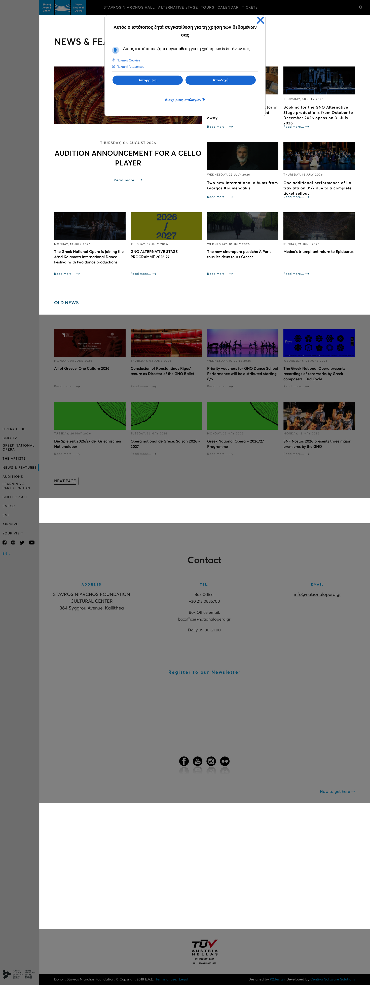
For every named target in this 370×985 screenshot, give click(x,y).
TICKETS (250, 7)
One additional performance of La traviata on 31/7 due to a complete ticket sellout (317, 188)
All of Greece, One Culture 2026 (81, 368)
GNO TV (10, 438)
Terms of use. (166, 979)
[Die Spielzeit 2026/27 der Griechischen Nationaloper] (90, 416)
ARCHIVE (10, 524)
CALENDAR (228, 7)
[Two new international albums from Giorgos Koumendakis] (243, 156)
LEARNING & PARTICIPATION (16, 486)
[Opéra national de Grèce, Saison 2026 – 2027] (166, 416)
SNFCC (9, 506)
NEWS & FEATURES (20, 467)
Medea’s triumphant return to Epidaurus (318, 252)
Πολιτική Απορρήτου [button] (130, 67)
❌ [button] (260, 20)
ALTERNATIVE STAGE (178, 7)
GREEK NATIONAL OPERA (18, 447)
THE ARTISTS (14, 458)
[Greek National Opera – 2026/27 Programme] (243, 416)
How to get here (335, 792)
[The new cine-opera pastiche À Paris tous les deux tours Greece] (243, 226)
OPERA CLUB (14, 429)
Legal (183, 979)
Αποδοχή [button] (221, 80)
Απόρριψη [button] (147, 80)
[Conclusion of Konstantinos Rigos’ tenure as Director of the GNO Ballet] (166, 343)
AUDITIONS (13, 477)
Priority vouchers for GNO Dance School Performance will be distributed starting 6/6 (242, 374)
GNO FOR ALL (15, 497)
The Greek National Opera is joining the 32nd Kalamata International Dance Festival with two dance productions (89, 257)
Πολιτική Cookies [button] (128, 60)
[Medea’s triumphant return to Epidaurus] (319, 226)
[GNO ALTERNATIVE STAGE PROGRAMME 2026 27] (166, 226)
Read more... (125, 180)
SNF (6, 515)
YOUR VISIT (13, 533)
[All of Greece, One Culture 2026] (90, 343)
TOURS (207, 7)
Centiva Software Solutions (332, 979)
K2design (277, 979)
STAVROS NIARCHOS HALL (129, 7)
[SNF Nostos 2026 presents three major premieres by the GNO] (319, 416)
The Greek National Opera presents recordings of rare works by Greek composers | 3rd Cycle (314, 374)
